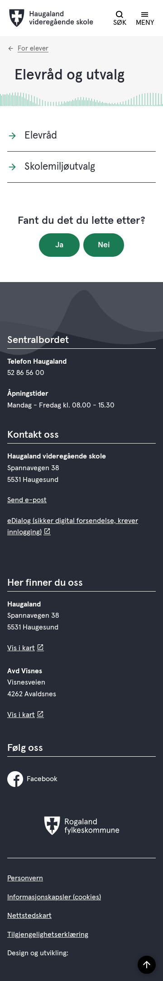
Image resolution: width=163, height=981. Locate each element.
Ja (59, 245)
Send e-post (27, 500)
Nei (104, 245)
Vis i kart (21, 648)
